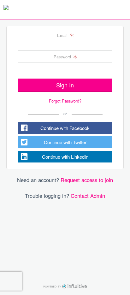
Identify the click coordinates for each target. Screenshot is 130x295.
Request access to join (87, 180)
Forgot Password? (65, 101)
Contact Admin (88, 195)
